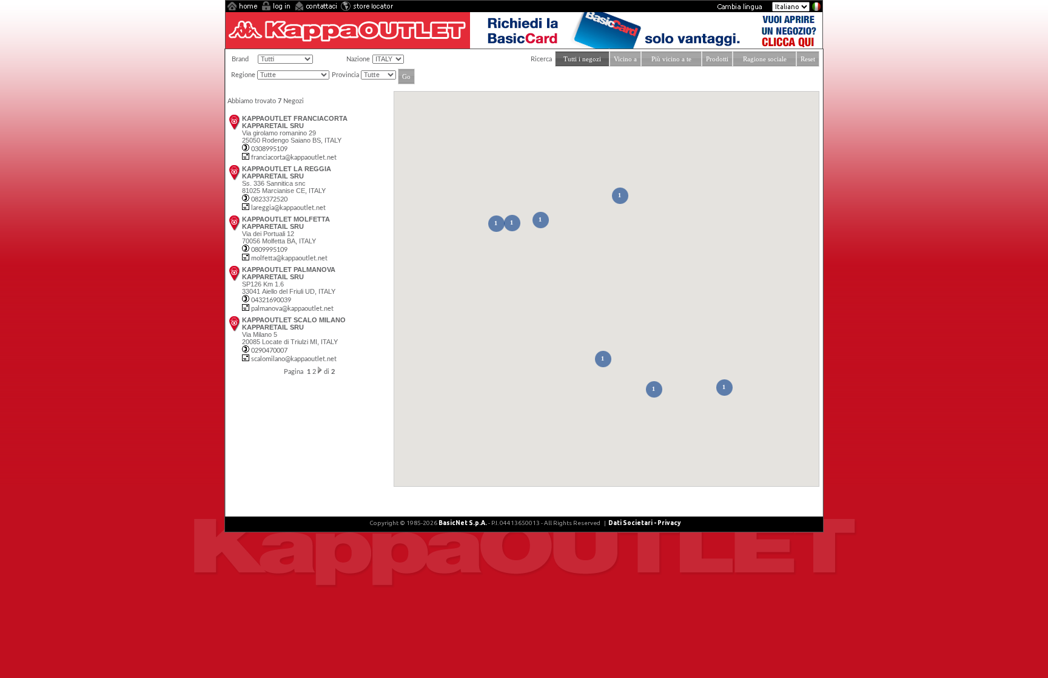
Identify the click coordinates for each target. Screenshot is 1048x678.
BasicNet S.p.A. (462, 523)
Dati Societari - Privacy (644, 523)
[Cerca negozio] (367, 9)
